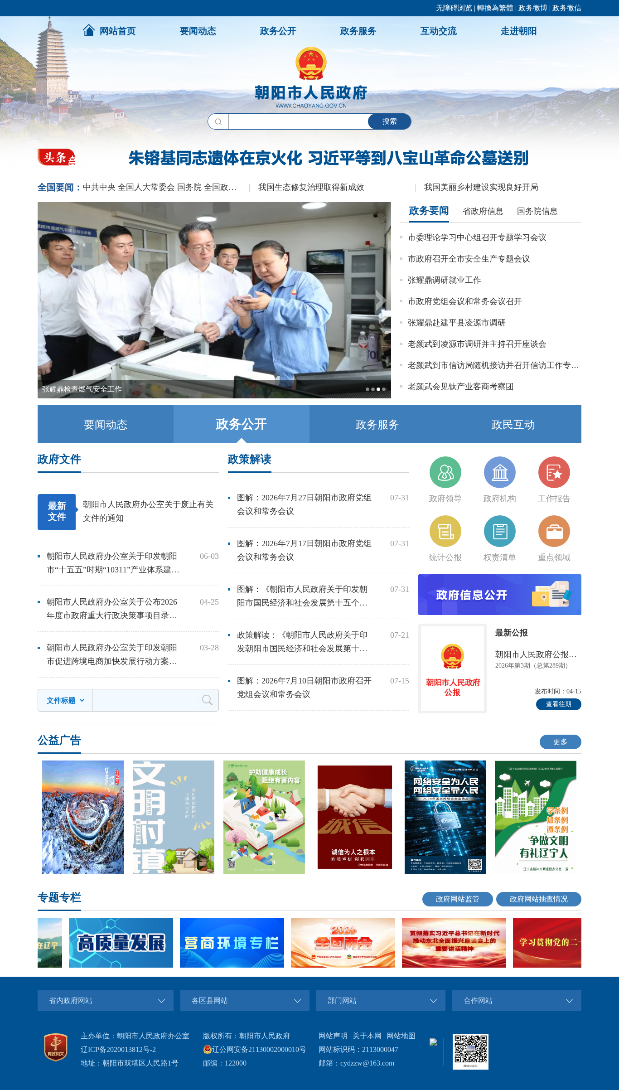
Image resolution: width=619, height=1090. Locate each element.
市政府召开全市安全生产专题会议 (469, 258)
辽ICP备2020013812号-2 (118, 1049)
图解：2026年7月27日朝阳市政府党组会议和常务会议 (304, 504)
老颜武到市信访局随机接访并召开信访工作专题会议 (494, 365)
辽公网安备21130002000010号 (259, 1049)
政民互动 (513, 425)
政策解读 (249, 459)
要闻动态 (198, 31)
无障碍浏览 (454, 8)
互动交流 (439, 31)
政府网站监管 (457, 899)
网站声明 (333, 1036)
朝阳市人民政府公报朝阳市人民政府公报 (538, 654)
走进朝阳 (519, 31)
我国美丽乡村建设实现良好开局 (481, 187)
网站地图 (401, 1036)
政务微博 (532, 8)
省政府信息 (483, 211)
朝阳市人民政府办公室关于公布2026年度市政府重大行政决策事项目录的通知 (112, 609)
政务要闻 (429, 210)
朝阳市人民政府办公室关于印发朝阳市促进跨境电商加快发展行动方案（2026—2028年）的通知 (112, 655)
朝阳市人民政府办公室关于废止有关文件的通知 (148, 511)
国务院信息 (537, 211)
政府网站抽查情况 (539, 899)
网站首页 (118, 31)
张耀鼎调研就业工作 (444, 280)
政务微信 (566, 8)
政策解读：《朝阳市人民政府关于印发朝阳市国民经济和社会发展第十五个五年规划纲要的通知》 (302, 642)
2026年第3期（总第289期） (533, 665)
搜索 (389, 121)
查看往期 (558, 704)
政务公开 (278, 31)
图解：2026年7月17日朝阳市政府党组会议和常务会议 (304, 550)
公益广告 (59, 740)
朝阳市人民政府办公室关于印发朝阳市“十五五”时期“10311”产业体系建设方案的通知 (113, 564)
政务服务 (358, 31)
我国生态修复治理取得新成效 (311, 187)
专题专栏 (59, 897)
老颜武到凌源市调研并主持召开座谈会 (477, 344)
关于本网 (367, 1036)
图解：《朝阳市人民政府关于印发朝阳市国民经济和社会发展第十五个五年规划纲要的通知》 (302, 597)
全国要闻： (60, 187)
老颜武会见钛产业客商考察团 (461, 386)
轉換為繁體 (495, 8)
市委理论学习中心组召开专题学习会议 (477, 237)
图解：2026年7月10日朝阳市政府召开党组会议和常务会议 (304, 687)
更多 (560, 742)
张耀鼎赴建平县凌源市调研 (457, 322)
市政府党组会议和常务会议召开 (465, 301)
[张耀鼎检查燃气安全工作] (214, 396)
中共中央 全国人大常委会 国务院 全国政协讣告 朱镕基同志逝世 (166, 187)
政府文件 (59, 459)
